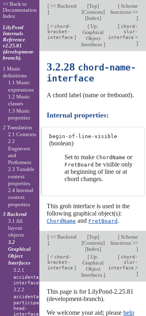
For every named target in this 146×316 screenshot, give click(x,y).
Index (93, 18)
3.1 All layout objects (16, 228)
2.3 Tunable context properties (21, 176)
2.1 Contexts (22, 134)
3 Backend (15, 214)
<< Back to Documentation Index (20, 10)
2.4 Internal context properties (20, 197)
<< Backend (63, 6)
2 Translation (17, 127)
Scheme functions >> (124, 9)
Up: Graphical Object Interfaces (92, 35)
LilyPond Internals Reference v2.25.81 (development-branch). (18, 42)
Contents (93, 12)
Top (93, 6)
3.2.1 (29, 276)
